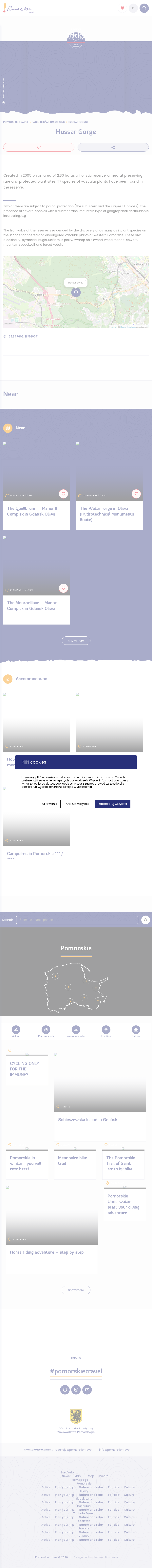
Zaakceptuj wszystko (113, 804)
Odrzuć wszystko (77, 804)
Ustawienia (49, 804)
